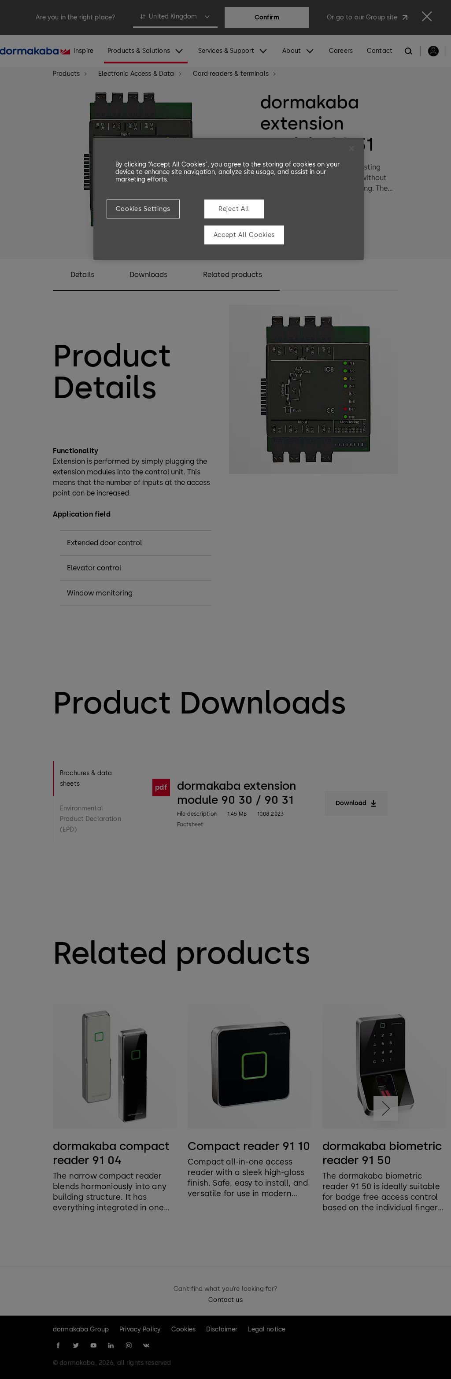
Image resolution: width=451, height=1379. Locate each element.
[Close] (351, 148)
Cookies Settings (143, 209)
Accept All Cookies (244, 235)
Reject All (233, 209)
